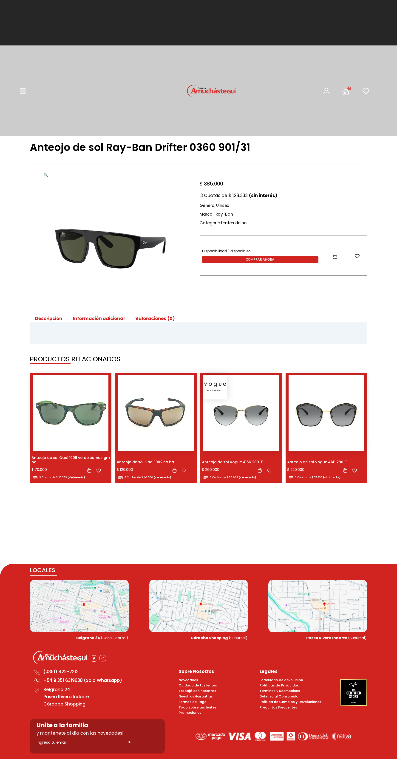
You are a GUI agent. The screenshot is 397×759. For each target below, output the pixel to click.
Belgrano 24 (56, 689)
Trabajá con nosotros (197, 691)
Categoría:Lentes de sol (223, 223)
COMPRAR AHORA (260, 259)
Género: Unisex (214, 205)
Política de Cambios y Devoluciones (290, 702)
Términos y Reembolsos (280, 691)
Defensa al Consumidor (280, 696)
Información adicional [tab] (99, 318)
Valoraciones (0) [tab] (155, 318)
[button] (46, 175)
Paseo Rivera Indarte (66, 697)
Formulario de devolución (281, 680)
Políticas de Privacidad (279, 685)
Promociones (190, 712)
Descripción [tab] (48, 318)
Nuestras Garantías (196, 696)
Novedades (188, 680)
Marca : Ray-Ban (216, 214)
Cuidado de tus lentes (198, 685)
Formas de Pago (193, 702)
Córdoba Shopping (64, 704)
